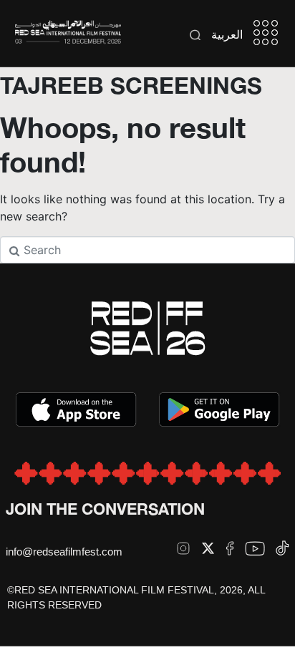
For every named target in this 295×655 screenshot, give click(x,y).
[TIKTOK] (282, 548)
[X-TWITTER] (208, 548)
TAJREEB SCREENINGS (131, 85)
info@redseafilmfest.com (64, 551)
